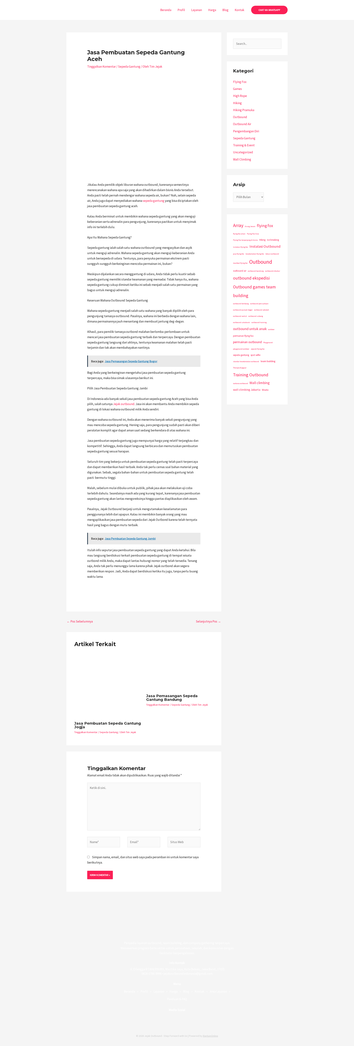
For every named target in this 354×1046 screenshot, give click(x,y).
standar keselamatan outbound (246, 361)
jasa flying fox (238, 254)
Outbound (240, 117)
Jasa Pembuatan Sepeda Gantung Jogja (107, 725)
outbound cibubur (272, 271)
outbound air (239, 270)
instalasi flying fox (240, 247)
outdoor (271, 329)
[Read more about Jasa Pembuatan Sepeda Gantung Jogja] (108, 685)
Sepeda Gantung (129, 66)
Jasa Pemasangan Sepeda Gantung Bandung (172, 698)
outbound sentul (240, 316)
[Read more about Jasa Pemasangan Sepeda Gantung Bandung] (180, 671)
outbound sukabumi (241, 322)
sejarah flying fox (258, 349)
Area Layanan (218, 991)
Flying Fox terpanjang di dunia (245, 240)
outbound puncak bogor (243, 310)
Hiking (237, 103)
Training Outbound (250, 375)
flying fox (265, 225)
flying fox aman (239, 234)
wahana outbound (240, 383)
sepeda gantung (153, 201)
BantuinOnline (210, 1036)
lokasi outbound (272, 254)
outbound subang (255, 316)
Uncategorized (243, 152)
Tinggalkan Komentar (101, 66)
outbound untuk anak (250, 328)
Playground (268, 342)
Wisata (265, 389)
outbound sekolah (261, 310)
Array (238, 225)
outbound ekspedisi (251, 278)
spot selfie (255, 355)
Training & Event (244, 145)
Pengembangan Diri (246, 131)
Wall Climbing (242, 159)
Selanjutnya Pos (208, 621)
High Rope (240, 96)
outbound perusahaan (259, 303)
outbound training (259, 322)
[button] (269, 10)
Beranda (165, 10)
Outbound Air (242, 124)
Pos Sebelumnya (80, 621)
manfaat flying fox (240, 263)
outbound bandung (256, 271)
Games (237, 89)
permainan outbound (247, 342)
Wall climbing (259, 383)
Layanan (196, 10)
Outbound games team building (254, 291)
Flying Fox (240, 82)
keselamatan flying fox (255, 254)
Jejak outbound (123, 404)
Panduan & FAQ (177, 999)
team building (268, 361)
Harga (212, 10)
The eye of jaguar (240, 368)
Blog (225, 10)
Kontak (239, 10)
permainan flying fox (243, 335)
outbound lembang (241, 303)
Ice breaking (273, 239)
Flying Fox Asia (253, 234)
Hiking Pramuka (243, 110)
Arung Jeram (250, 226)
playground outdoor (241, 349)
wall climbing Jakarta (246, 389)
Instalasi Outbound (264, 246)
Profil (181, 10)
